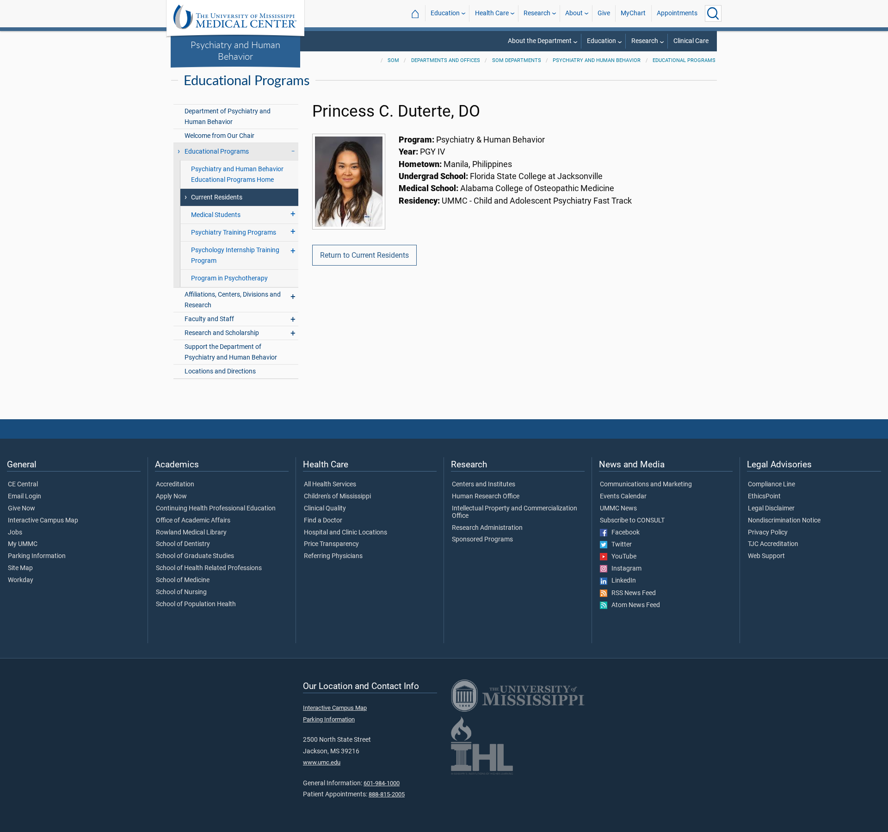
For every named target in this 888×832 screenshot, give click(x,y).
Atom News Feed (633, 605)
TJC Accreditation (773, 544)
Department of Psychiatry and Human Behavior (228, 116)
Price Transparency (331, 544)
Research (537, 13)
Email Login (24, 496)
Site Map (20, 568)
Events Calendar (623, 496)
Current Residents (216, 197)
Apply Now (171, 496)
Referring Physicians (333, 556)
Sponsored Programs (482, 539)
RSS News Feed (631, 593)
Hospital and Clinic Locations (345, 532)
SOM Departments (516, 60)
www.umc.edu (321, 762)
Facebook (623, 532)
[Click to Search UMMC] (713, 13)
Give (604, 13)
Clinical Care (691, 41)
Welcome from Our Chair (219, 136)
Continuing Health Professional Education (216, 508)
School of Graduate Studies (195, 556)
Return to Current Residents (364, 255)
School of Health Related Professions (209, 568)
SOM (393, 60)
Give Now (21, 508)
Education (445, 13)
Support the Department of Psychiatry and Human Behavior (231, 352)
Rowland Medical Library (191, 532)
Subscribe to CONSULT (632, 520)
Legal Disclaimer (771, 508)
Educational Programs (684, 60)
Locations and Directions (220, 371)
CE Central (23, 484)
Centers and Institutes (483, 484)
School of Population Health (196, 604)
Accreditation (175, 484)
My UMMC (22, 544)
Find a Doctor (323, 520)
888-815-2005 (387, 794)
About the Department (540, 41)
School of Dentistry (183, 544)
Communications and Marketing (646, 484)
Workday (20, 580)
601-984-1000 (382, 783)
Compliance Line (771, 484)
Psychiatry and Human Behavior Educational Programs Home (237, 174)
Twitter (619, 544)
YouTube (621, 556)
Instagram (624, 568)
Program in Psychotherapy (229, 278)
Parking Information (37, 556)
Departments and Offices (445, 60)
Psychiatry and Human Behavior (235, 50)
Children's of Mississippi (337, 496)
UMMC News (618, 508)
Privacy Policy (768, 532)
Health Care (492, 13)
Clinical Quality (325, 508)
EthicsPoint (764, 496)
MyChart (633, 13)
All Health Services (330, 484)
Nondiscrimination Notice (784, 520)
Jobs (15, 532)
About (574, 13)
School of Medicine (183, 580)
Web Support (766, 556)
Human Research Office (485, 496)
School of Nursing (181, 592)
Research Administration (487, 528)
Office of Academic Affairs (193, 520)
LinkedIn (621, 580)
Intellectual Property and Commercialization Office (514, 512)
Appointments (677, 13)
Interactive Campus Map (43, 520)
